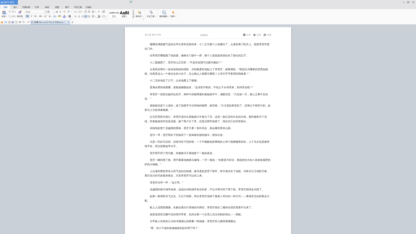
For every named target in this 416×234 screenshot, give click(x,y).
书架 (269, 35)
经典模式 (204, 35)
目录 (248, 35)
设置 (259, 35)
